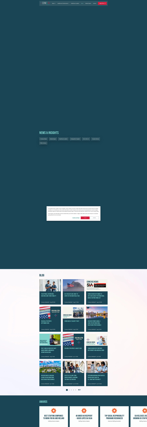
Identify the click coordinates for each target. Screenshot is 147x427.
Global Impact (53, 139)
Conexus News (43, 139)
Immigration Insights (75, 139)
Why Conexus (43, 143)
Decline (94, 217)
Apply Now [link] (101, 3)
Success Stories (95, 139)
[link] (45, 3)
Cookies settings (75, 217)
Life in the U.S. (86, 139)
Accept (85, 217)
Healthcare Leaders (63, 139)
